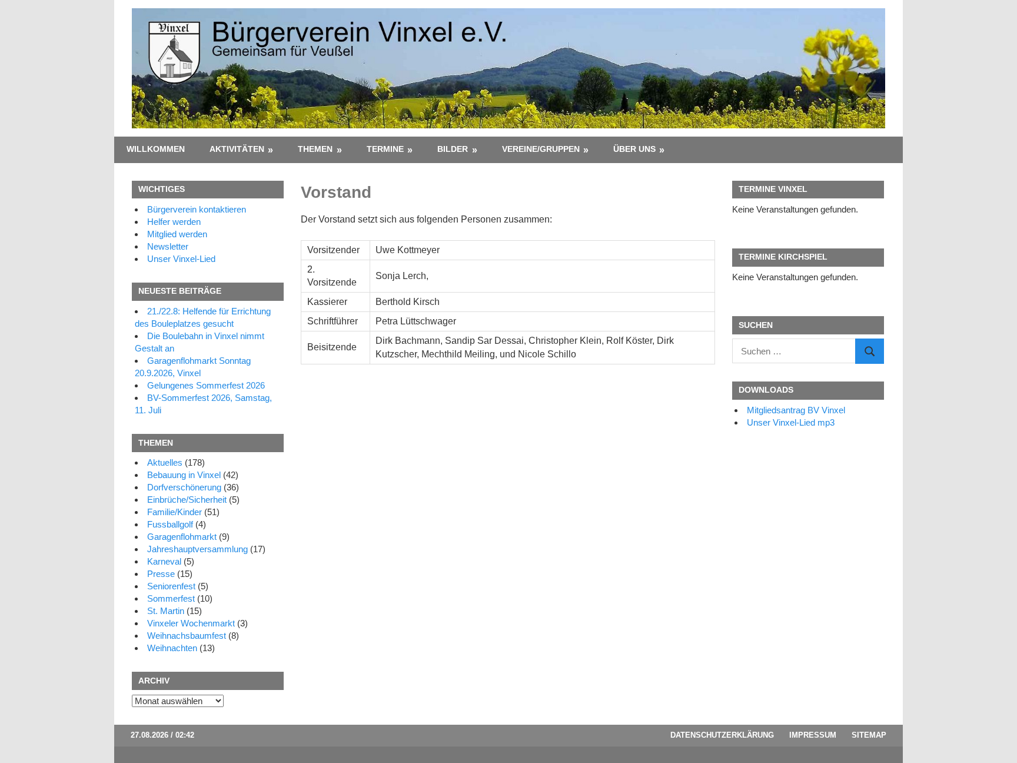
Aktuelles (164, 462)
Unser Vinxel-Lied (181, 259)
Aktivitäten (237, 149)
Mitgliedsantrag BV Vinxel (796, 410)
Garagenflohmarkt (182, 537)
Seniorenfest (171, 586)
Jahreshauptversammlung (197, 549)
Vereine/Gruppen (541, 149)
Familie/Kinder (174, 512)
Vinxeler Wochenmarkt (191, 623)
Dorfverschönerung (184, 487)
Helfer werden (174, 222)
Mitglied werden (177, 234)
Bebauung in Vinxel (184, 475)
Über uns (634, 149)
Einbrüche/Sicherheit (187, 500)
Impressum (812, 735)
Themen (315, 149)
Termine (385, 149)
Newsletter (167, 246)
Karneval (164, 561)
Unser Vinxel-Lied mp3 (791, 422)
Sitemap (869, 735)
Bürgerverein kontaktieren (196, 209)
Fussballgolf (170, 524)
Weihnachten (172, 648)
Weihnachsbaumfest (186, 636)
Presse (161, 574)
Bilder (452, 149)
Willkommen (156, 149)
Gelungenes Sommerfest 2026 (206, 385)
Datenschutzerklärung (722, 735)
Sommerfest (171, 598)
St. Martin (165, 611)
